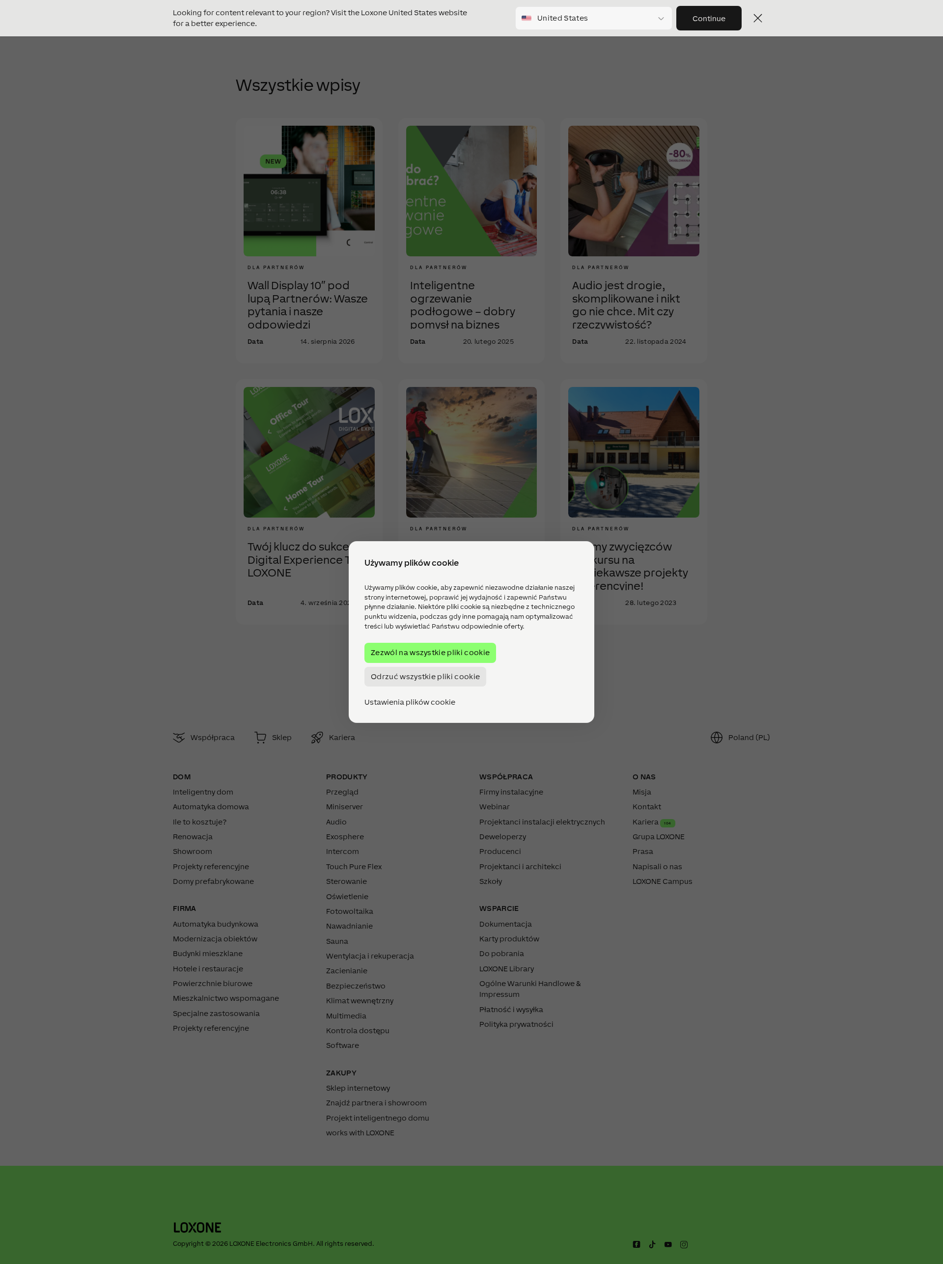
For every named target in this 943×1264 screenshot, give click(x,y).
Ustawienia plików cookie (409, 702)
